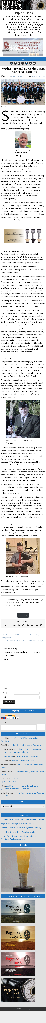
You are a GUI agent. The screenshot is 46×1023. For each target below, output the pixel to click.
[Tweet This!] (5, 625)
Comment (7, 659)
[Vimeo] (30, 63)
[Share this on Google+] (14, 625)
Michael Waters (7, 756)
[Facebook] (15, 63)
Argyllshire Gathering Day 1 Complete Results (18, 832)
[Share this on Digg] (32, 625)
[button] (23, 47)
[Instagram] (26, 63)
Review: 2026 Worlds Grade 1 (27, 756)
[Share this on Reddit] (23, 625)
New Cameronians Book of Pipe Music (26, 745)
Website (6, 697)
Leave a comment (38, 76)
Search (3, 723)
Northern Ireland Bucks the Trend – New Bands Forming (23, 70)
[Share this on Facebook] (10, 625)
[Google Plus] (19, 63)
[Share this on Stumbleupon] (27, 625)
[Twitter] (11, 63)
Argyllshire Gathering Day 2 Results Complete (18, 824)
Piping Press (24, 13)
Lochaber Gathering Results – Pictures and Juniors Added (22, 819)
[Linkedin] (22, 63)
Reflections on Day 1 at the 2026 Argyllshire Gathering (21, 828)
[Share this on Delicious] (41, 625)
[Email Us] (34, 63)
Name (5, 689)
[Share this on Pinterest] (19, 625)
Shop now (23, 615)
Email (5, 693)
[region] (23, 47)
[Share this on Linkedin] (36, 625)
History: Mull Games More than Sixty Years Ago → (26, 641)
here (22, 605)
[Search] (41, 727)
